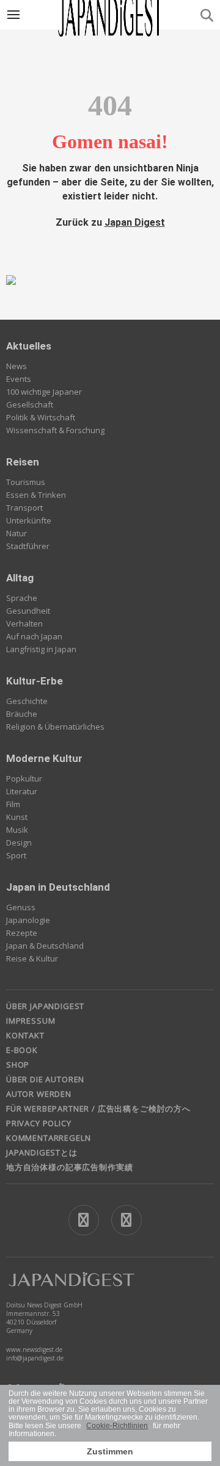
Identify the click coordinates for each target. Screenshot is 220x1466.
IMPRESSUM (30, 1020)
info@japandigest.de (35, 1358)
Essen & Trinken (36, 494)
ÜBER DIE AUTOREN (45, 1079)
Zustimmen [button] (110, 1451)
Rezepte (21, 932)
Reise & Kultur (32, 958)
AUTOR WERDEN (39, 1093)
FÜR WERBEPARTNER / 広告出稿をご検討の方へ (98, 1108)
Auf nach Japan (34, 636)
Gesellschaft (29, 404)
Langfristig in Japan (41, 649)
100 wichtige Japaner (44, 391)
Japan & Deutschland (45, 945)
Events (18, 378)
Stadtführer (28, 546)
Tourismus (25, 481)
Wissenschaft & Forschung (55, 430)
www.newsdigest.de (34, 1349)
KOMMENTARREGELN (48, 1137)
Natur (16, 533)
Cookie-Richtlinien (117, 1425)
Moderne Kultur (44, 758)
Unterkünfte (28, 520)
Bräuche (21, 713)
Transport (24, 507)
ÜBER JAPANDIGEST (45, 1006)
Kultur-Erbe (34, 681)
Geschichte (27, 700)
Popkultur (24, 778)
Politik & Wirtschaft (40, 417)
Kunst (17, 816)
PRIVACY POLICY (39, 1123)
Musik (17, 829)
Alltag (20, 578)
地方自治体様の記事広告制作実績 (69, 1167)
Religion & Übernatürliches (55, 726)
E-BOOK (22, 1049)
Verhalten (24, 623)
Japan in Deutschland (58, 887)
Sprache (21, 597)
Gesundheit (28, 610)
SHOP (17, 1064)
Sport (16, 855)
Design (19, 842)
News (16, 366)
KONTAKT (25, 1035)
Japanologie (28, 919)
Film (13, 804)
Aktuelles (28, 346)
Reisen (22, 462)
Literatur (21, 791)
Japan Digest (135, 222)
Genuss (20, 907)
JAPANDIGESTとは (42, 1152)
